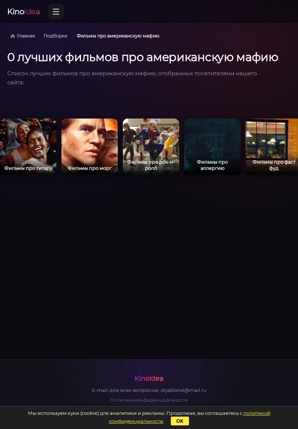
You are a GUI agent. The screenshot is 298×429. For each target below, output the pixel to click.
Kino (23, 11)
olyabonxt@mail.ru (183, 390)
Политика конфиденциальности (149, 400)
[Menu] (56, 11)
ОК (180, 421)
